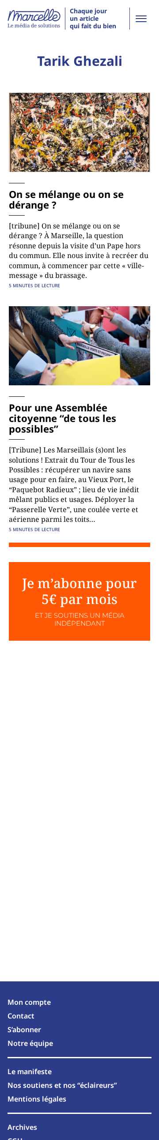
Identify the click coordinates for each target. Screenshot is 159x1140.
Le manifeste (30, 1071)
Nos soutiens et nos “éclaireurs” (62, 1085)
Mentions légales (37, 1099)
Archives (22, 1127)
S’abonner (24, 1029)
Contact (21, 1016)
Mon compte (29, 1002)
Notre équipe (30, 1043)
